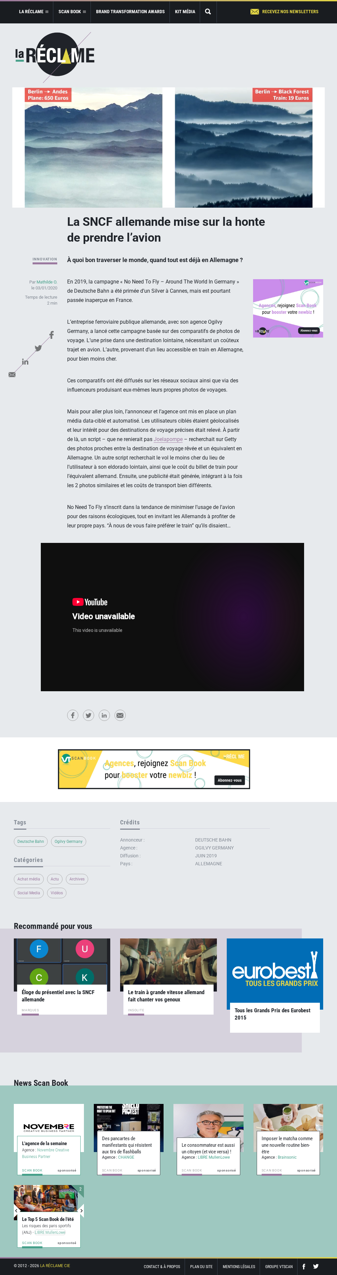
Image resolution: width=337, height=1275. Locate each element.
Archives (77, 879)
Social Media (28, 893)
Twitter (38, 348)
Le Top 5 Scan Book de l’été (48, 1213)
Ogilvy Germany (69, 841)
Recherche (208, 12)
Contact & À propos (162, 1266)
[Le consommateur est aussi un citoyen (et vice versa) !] (208, 1128)
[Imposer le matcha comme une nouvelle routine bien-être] (288, 1128)
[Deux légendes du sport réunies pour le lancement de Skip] (46, 1203)
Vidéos (57, 893)
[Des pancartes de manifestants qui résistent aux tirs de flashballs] (129, 1128)
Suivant (80, 1210)
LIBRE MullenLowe (214, 1157)
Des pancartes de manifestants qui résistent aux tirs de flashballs (127, 1145)
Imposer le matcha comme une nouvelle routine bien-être (287, 1145)
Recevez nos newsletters (290, 11)
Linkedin (25, 361)
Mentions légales (239, 1266)
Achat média (28, 879)
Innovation (45, 259)
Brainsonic (287, 1157)
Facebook (51, 335)
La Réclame (54, 57)
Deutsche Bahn (30, 841)
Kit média (185, 11)
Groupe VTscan (279, 1266)
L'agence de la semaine (44, 1143)
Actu (55, 879)
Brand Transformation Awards (130, 11)
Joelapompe (168, 439)
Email (12, 374)
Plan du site (201, 1266)
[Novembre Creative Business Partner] (49, 1128)
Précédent (17, 1210)
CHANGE (126, 1157)
